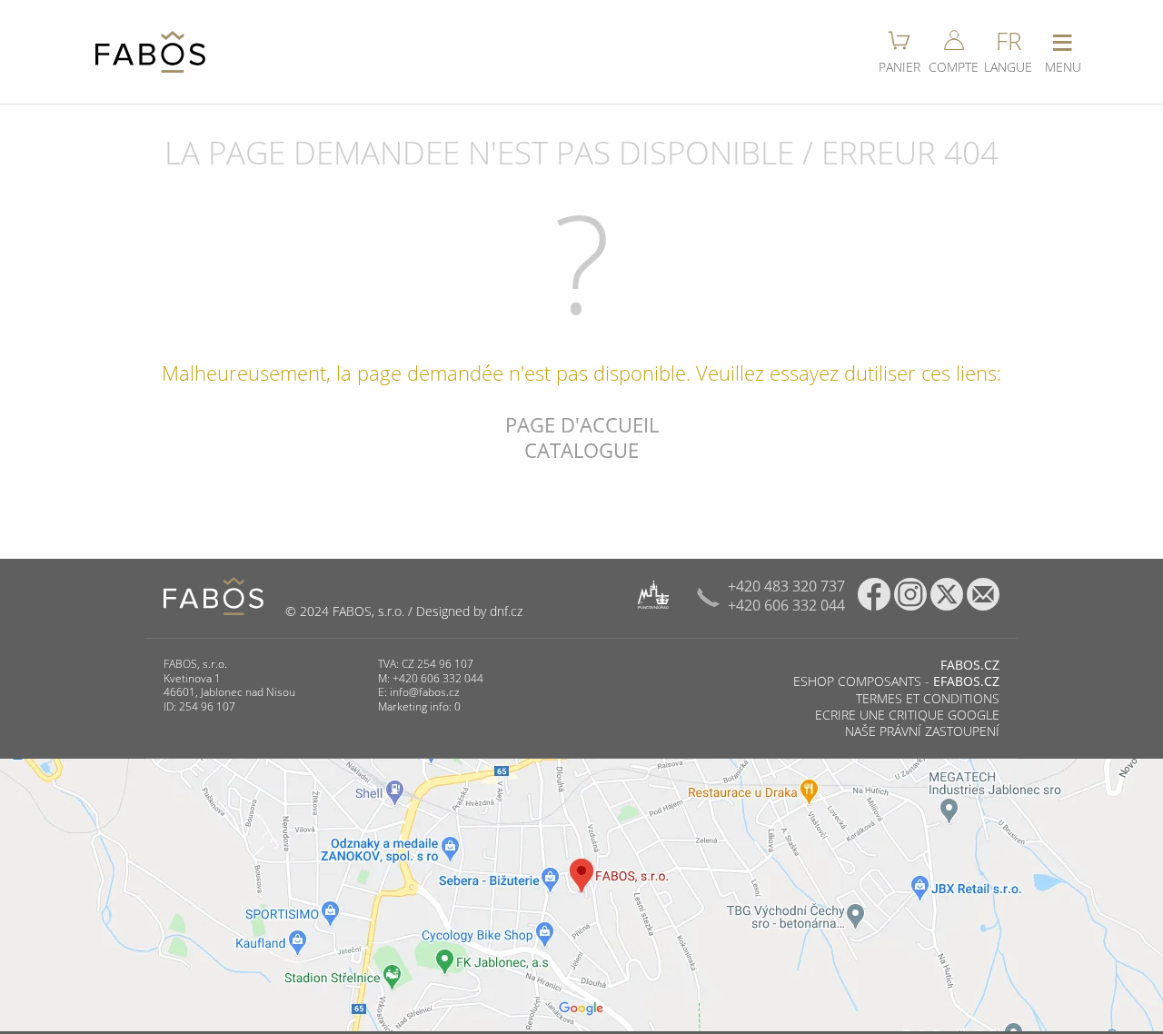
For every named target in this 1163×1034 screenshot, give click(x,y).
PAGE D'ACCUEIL (582, 424)
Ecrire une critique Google (907, 714)
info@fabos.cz (425, 692)
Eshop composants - (896, 681)
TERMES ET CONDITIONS (927, 698)
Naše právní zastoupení (922, 731)
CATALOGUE (581, 449)
